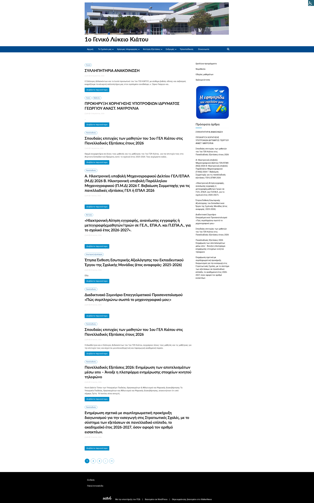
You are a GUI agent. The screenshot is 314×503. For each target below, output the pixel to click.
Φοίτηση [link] (89, 215)
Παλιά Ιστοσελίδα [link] (95, 486)
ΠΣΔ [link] (138, 499)
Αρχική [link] (90, 49)
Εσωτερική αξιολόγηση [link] (94, 254)
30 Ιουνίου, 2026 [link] (96, 235)
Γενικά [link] (88, 65)
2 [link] (93, 461)
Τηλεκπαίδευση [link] (186, 49)
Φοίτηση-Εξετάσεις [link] (151, 49)
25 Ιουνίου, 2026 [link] (96, 339)
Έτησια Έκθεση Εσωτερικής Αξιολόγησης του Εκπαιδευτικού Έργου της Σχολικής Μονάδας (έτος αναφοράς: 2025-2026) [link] (211, 204)
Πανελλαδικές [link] (91, 133)
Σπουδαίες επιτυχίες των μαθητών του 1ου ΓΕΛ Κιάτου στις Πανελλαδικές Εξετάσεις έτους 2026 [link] (212, 152)
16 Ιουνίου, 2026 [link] (96, 382)
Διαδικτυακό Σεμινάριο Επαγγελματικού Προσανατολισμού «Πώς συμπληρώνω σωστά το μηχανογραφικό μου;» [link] (211, 219)
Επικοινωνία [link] (203, 49)
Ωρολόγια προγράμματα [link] (206, 63)
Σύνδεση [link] (90, 480)
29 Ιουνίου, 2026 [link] (96, 270)
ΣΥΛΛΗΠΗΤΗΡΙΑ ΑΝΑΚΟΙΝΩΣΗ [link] (112, 71)
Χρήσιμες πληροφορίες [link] (127, 49)
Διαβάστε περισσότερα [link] (96, 90)
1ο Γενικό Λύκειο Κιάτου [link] (116, 40)
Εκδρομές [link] (170, 49)
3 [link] (99, 461)
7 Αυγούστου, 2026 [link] (97, 148)
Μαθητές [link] (97, 98)
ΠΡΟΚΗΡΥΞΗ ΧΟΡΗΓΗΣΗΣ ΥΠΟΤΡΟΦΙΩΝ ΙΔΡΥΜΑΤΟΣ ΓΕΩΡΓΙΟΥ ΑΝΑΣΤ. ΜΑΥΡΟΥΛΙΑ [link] (212, 140)
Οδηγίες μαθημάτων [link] (204, 74)
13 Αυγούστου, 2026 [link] (97, 113)
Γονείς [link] (88, 98)
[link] (311, 3)
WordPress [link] (162, 499)
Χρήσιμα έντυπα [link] (203, 80)
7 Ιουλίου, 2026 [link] (95, 196)
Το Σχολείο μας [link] (105, 49)
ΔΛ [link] (87, 76)
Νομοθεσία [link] (200, 69)
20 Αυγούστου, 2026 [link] (97, 76)
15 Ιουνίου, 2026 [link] (96, 437)
